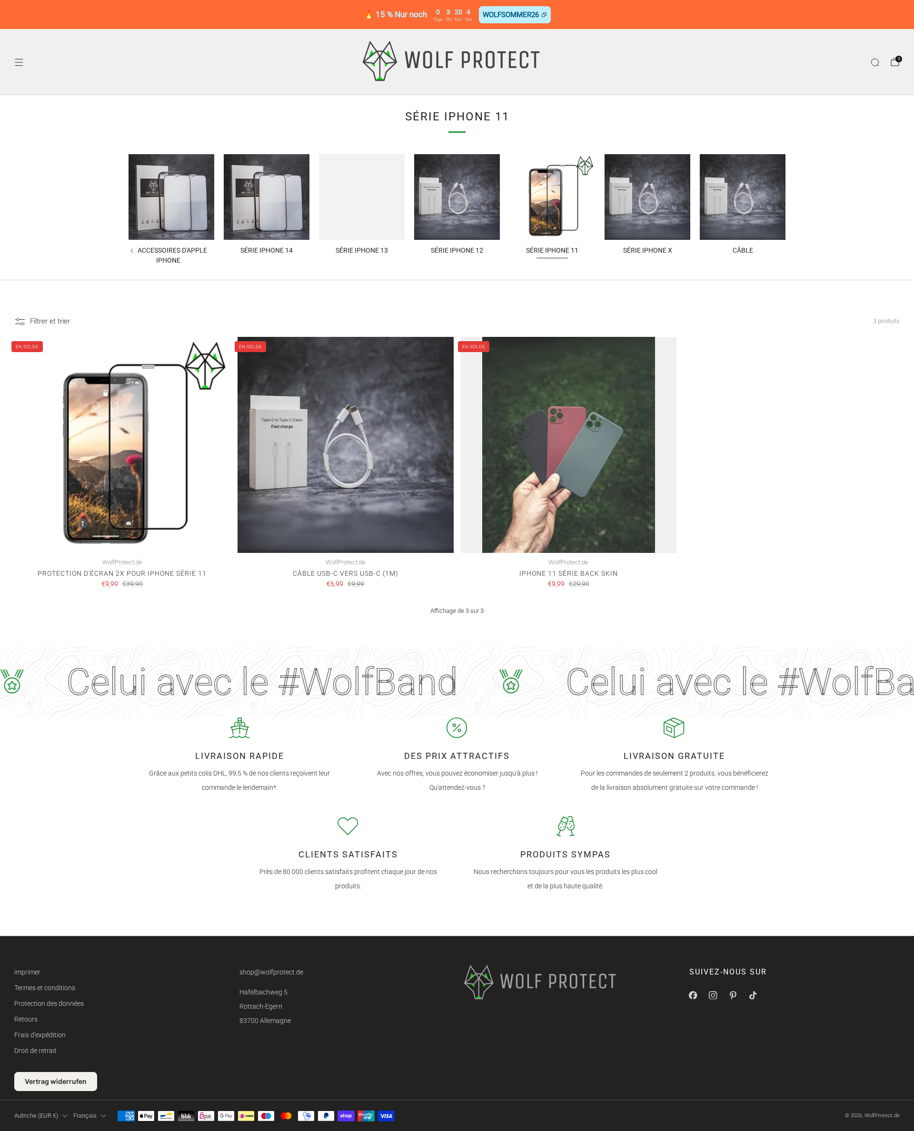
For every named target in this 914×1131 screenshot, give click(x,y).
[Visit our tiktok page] (753, 995)
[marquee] (457, 682)
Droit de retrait (35, 1050)
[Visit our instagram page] (713, 995)
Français (85, 1115)
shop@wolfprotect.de (271, 972)
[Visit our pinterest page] (733, 995)
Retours (26, 1019)
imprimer (27, 972)
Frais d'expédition (40, 1035)
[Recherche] (875, 62)
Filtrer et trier (50, 321)
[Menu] (19, 62)
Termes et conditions (44, 988)
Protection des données (49, 1003)
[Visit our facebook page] (693, 995)
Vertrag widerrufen (56, 1081)
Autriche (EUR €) (36, 1115)
